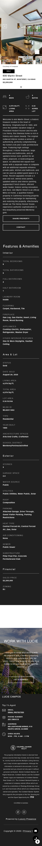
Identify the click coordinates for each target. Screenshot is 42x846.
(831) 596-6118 (13, 719)
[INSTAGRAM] (24, 812)
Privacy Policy (30, 831)
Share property (21, 218)
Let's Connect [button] (21, 679)
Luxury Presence (27, 819)
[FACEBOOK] (18, 812)
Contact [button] (21, 227)
